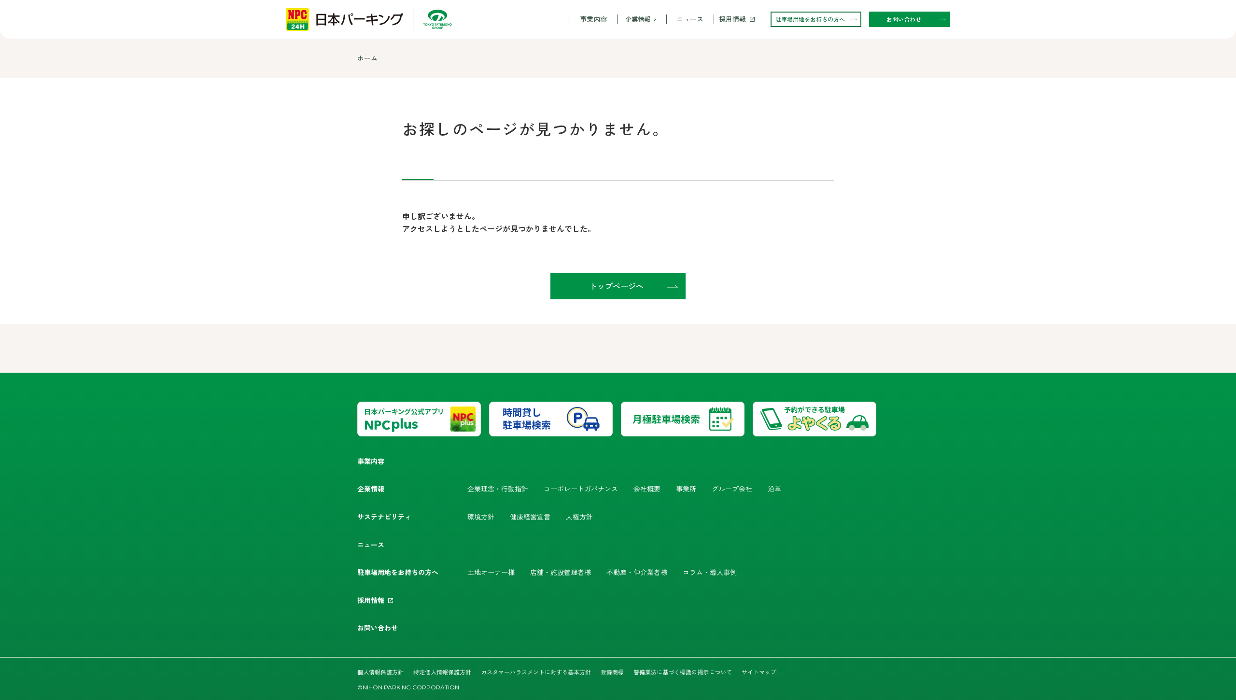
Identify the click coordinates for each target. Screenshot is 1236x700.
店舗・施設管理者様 (560, 572)
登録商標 (612, 672)
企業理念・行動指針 (497, 488)
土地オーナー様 (491, 572)
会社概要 (646, 488)
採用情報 (732, 19)
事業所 (686, 488)
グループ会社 (732, 488)
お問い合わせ (377, 627)
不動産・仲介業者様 (636, 572)
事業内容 (593, 19)
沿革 (774, 488)
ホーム (367, 58)
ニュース (689, 19)
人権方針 (579, 516)
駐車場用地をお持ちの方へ (397, 572)
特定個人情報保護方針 (442, 672)
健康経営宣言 (530, 516)
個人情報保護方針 (380, 672)
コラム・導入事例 (710, 572)
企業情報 (637, 19)
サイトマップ (759, 672)
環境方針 (480, 516)
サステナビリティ (384, 516)
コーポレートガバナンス (581, 488)
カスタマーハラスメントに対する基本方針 (536, 672)
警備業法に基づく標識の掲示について (682, 672)
